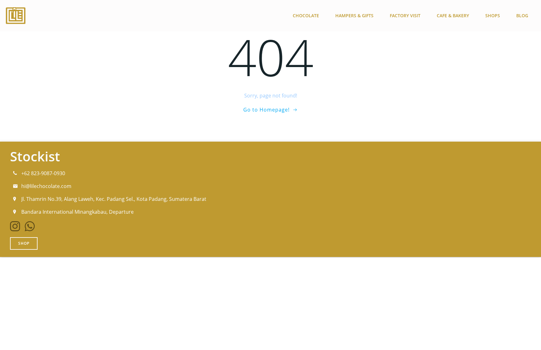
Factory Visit (405, 15)
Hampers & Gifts (354, 15)
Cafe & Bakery (453, 15)
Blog (522, 15)
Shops (492, 15)
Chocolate (306, 15)
